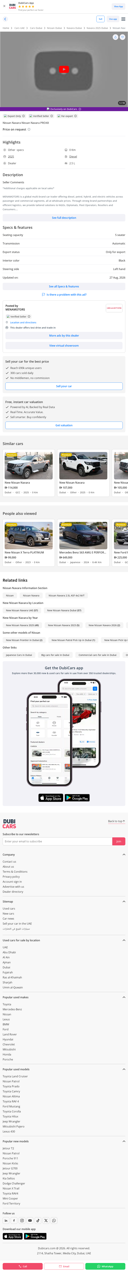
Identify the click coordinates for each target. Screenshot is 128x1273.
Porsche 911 (10, 1158)
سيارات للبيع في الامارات (16, 929)
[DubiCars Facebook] (14, 1220)
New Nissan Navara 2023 (62, 625)
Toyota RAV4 (10, 1193)
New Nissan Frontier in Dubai (22, 640)
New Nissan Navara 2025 (20, 625)
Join (118, 841)
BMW (6, 1024)
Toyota (7, 1004)
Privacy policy (11, 876)
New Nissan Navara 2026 (103, 625)
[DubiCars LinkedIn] (6, 1220)
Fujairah (8, 972)
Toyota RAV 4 (11, 1101)
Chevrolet (9, 1044)
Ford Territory (11, 1203)
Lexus (6, 1019)
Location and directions (23, 322)
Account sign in (12, 881)
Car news (8, 918)
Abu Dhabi (9, 952)
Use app (113, 19)
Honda (7, 1054)
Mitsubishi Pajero (13, 1126)
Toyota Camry (11, 1091)
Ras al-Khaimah (12, 977)
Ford (5, 1029)
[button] (4, 6)
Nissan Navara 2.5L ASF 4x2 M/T (66, 595)
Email (66, 1266)
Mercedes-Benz (12, 1009)
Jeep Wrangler (11, 1121)
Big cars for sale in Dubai (55, 655)
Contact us (9, 861)
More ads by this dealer (64, 335)
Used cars (9, 908)
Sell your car (64, 386)
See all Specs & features (64, 286)
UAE (5, 947)
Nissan (10, 595)
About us (8, 866)
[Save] (122, 37)
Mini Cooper (10, 1198)
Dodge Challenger (14, 1183)
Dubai (6, 967)
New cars (8, 913)
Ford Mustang (11, 1106)
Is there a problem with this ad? (66, 294)
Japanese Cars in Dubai (19, 655)
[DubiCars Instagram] (22, 1220)
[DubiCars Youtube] (30, 1220)
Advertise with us (13, 886)
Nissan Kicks (10, 1163)
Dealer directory (13, 892)
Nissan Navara (31, 595)
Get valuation (64, 425)
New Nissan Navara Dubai (61, 610)
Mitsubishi (9, 1049)
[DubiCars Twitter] (46, 1220)
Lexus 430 (9, 1131)
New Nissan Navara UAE (19, 610)
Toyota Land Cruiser (15, 1076)
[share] (115, 37)
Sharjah (7, 982)
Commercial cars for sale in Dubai (97, 655)
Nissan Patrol (11, 1081)
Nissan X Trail (11, 1188)
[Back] (5, 19)
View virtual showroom (64, 345)
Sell (100, 19)
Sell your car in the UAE (17, 923)
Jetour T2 (8, 1148)
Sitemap (8, 901)
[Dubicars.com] (9, 823)
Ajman (7, 962)
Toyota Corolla (12, 1111)
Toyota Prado (11, 1086)
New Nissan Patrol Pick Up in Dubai (72, 640)
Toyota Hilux (10, 1116)
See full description (64, 218)
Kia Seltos (9, 1178)
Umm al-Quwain (13, 987)
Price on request (14, 129)
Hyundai (8, 1039)
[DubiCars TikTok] (38, 1220)
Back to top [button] (115, 821)
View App (118, 6)
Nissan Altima (11, 1096)
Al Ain (6, 957)
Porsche (8, 1059)
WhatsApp (107, 1266)
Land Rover (10, 1034)
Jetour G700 (10, 1168)
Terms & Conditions (15, 871)
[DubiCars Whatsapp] (54, 1220)
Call (25, 1266)
